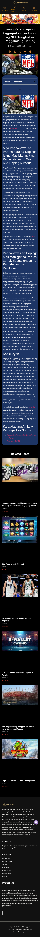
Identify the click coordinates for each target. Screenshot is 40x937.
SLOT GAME (4, 10)
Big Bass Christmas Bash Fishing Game (18, 781)
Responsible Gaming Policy (24, 929)
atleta (33, 236)
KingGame (14, 128)
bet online (32, 407)
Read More (5, 511)
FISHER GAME (7, 861)
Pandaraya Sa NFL (13, 441)
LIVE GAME (34, 10)
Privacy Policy (11, 929)
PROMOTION (6, 873)
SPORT (24, 10)
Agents (4, 876)
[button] (34, 81)
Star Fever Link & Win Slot (13, 564)
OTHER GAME (6, 870)
